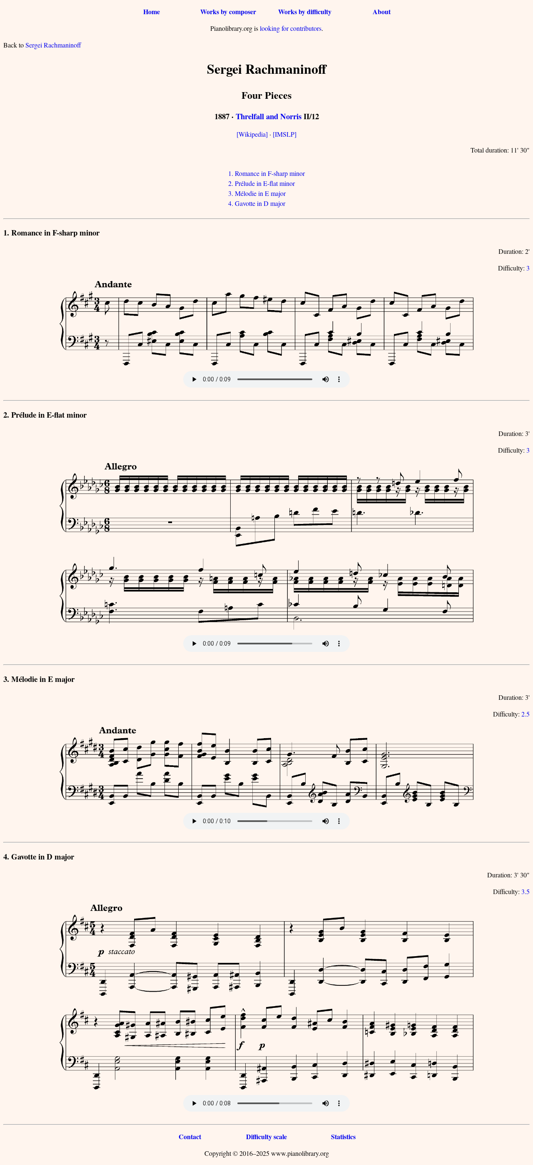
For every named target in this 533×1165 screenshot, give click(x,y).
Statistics (343, 1136)
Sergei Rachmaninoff (53, 44)
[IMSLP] (284, 134)
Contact (190, 1136)
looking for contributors (290, 28)
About (382, 11)
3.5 (525, 891)
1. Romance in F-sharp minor (266, 173)
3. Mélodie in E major (257, 193)
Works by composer (228, 11)
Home (151, 11)
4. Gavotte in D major (256, 203)
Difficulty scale (266, 1136)
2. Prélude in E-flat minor (261, 183)
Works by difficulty (304, 11)
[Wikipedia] (252, 134)
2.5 (525, 713)
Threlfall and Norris (268, 116)
